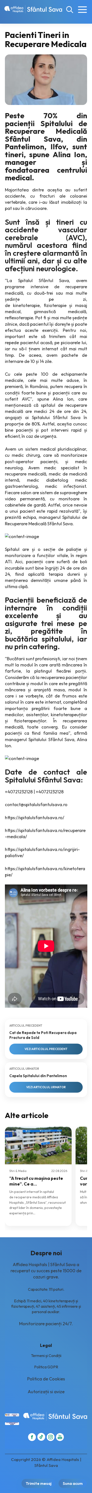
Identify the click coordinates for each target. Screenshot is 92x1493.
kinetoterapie (26, 305)
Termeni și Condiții (46, 1355)
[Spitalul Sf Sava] (33, 9)
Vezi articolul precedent (46, 1049)
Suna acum (73, 1483)
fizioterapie (55, 305)
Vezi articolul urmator (46, 1087)
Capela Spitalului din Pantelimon (38, 1075)
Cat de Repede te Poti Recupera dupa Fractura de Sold (43, 1035)
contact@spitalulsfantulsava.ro (36, 804)
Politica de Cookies (46, 1379)
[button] (70, 9)
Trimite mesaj (39, 1483)
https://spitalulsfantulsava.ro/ (34, 817)
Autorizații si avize (46, 1391)
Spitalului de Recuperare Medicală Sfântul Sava (46, 131)
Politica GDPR (46, 1366)
